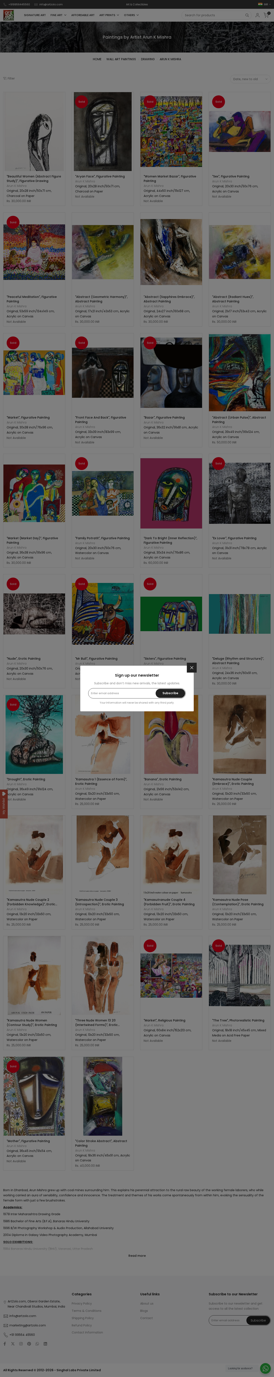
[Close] (192, 668)
